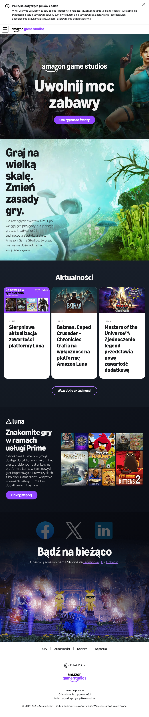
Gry (44, 649)
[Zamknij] (143, 5)
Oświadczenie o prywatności (75, 694)
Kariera (82, 649)
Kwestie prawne (75, 690)
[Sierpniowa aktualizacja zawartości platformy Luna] (27, 300)
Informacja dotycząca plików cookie (74, 698)
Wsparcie (100, 649)
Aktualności (62, 649)
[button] (5, 29)
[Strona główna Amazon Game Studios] (28, 30)
